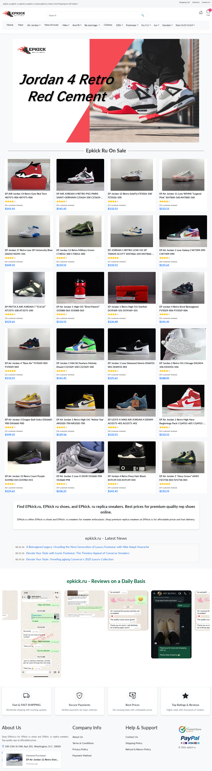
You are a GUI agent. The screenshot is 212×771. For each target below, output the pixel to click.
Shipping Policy (134, 743)
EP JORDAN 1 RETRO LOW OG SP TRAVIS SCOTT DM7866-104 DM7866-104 (130, 254)
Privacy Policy (80, 749)
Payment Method (81, 755)
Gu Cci (145, 25)
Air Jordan (33, 25)
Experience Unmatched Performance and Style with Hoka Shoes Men (69, 559)
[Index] (201, 13)
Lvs (155, 25)
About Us (77, 737)
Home (10, 25)
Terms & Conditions (83, 743)
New (20, 25)
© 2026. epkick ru (187, 748)
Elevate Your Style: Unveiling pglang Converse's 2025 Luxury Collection (69, 553)
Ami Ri (76, 25)
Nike (65, 25)
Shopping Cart (184, 2)
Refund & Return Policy (138, 749)
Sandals (166, 25)
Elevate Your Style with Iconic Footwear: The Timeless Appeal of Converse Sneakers (77, 547)
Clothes (108, 25)
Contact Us (206, 2)
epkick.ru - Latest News (106, 538)
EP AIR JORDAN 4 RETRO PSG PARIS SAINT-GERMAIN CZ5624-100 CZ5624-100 (78, 197)
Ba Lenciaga (91, 25)
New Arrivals (52, 25)
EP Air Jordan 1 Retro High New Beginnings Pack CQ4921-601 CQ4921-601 (181, 423)
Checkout (195, 2)
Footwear (131, 25)
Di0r (118, 25)
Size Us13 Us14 (184, 25)
